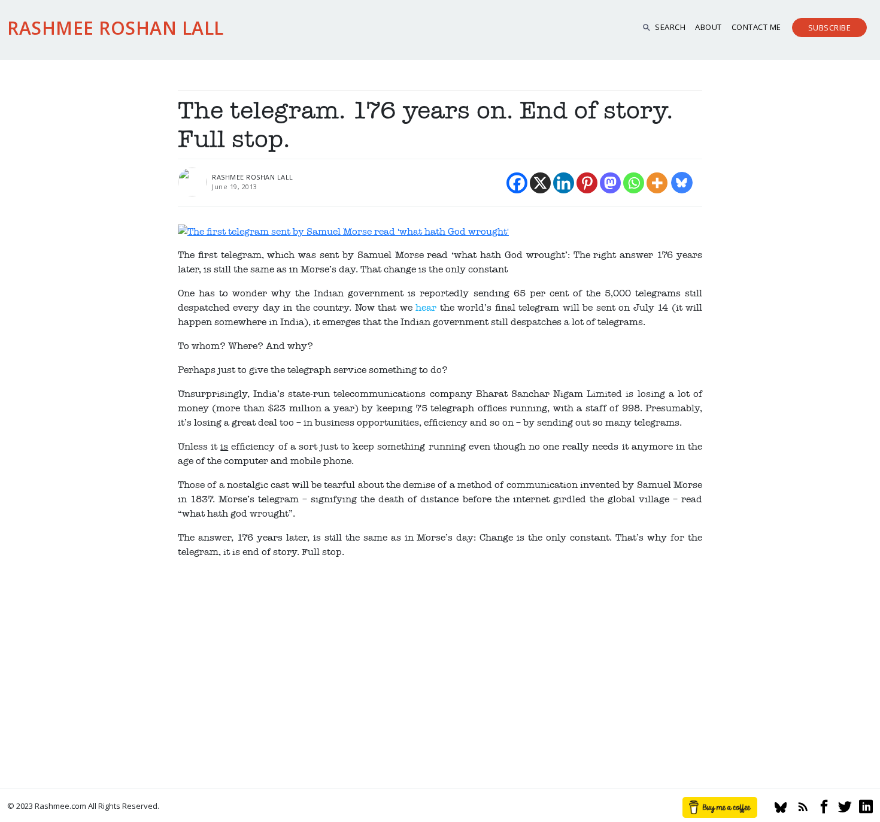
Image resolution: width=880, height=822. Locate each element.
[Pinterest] (586, 182)
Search (670, 27)
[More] (657, 182)
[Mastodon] (610, 182)
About (708, 27)
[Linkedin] (563, 182)
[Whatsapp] (633, 182)
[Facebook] (516, 182)
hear (425, 307)
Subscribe (829, 27)
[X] (540, 182)
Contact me (756, 27)
